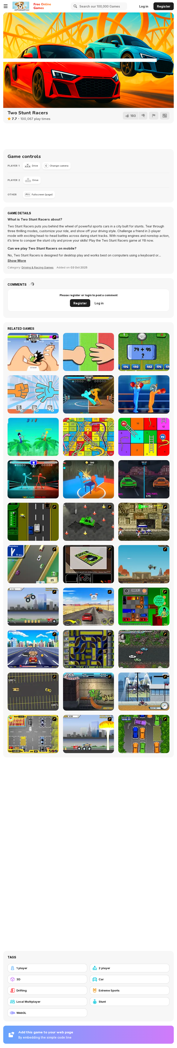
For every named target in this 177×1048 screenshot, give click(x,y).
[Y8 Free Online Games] (20, 6)
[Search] (75, 6)
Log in (143, 6)
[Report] (153, 116)
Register (163, 6)
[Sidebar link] (5, 6)
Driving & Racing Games (38, 267)
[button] (17, 260)
